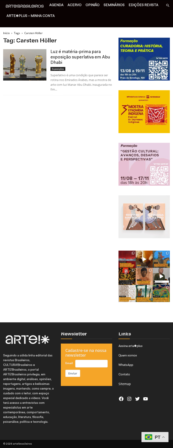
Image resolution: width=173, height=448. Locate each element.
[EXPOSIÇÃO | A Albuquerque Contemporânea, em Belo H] (127, 259)
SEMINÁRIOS (114, 5)
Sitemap (124, 384)
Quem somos (127, 355)
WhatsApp (125, 365)
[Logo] (26, 6)
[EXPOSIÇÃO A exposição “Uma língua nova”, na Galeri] (161, 293)
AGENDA (56, 5)
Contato (124, 374)
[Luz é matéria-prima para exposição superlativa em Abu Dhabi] (24, 65)
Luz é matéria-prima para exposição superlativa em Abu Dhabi (80, 57)
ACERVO (75, 5)
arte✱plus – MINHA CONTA (31, 16)
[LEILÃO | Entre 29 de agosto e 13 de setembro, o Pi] (144, 276)
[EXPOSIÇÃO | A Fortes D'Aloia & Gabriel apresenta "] (127, 293)
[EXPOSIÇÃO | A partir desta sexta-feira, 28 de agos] (144, 293)
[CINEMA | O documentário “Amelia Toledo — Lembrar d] (144, 259)
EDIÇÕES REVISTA (143, 5)
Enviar (72, 373)
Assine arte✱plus (130, 346)
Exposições (58, 68)
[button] (167, 5)
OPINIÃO (93, 5)
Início (6, 33)
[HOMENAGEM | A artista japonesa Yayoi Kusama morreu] (127, 276)
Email (69, 363)
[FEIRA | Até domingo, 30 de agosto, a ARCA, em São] (161, 259)
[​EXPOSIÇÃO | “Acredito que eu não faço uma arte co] (161, 276)
